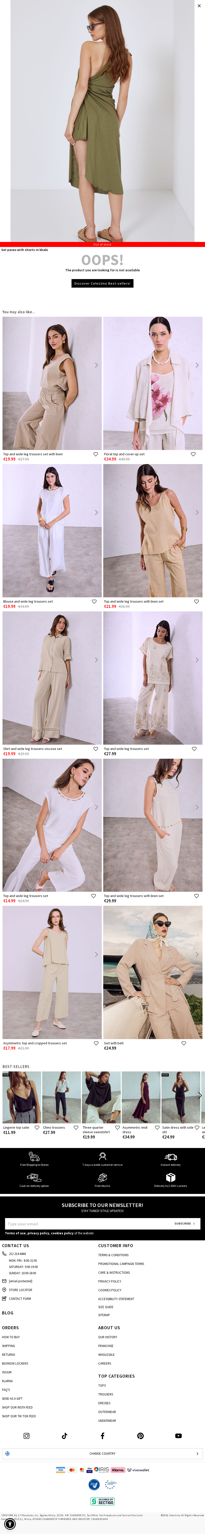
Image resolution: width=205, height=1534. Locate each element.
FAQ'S (6, 1390)
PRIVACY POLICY (109, 1281)
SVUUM (7, 1372)
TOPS (102, 1385)
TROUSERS (105, 1394)
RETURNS (8, 1355)
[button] (10, 1524)
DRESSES (104, 1403)
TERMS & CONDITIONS (113, 1255)
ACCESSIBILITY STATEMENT (116, 1299)
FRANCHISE (106, 1346)
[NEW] (21, 1122)
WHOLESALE (106, 1355)
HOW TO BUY (11, 1337)
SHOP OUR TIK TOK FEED (19, 1416)
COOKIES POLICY (110, 1290)
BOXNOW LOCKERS (15, 1363)
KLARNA (7, 1381)
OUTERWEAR (107, 1412)
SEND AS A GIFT (12, 1398)
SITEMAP (104, 1315)
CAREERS (104, 1363)
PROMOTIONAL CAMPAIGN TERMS (121, 1264)
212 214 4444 (17, 1254)
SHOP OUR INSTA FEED (17, 1407)
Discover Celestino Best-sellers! (102, 283)
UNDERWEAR (107, 1421)
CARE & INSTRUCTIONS (114, 1272)
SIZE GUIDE (106, 1307)
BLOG (8, 1313)
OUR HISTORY (107, 1337)
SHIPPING (8, 1346)
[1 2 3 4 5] (102, 123)
